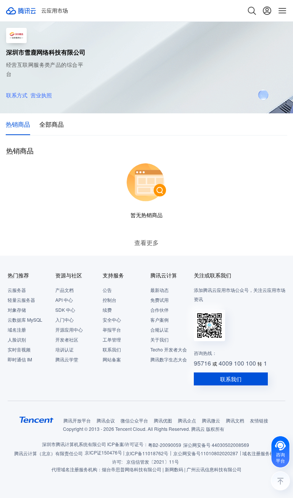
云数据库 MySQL (25, 319)
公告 (107, 290)
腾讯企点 (187, 420)
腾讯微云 (211, 420)
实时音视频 (19, 349)
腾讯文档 (235, 420)
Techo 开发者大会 (168, 349)
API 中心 (64, 300)
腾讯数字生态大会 (168, 359)
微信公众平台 (134, 420)
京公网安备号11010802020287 (205, 453)
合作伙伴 (159, 309)
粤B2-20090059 (164, 445)
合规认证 (159, 329)
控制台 (109, 300)
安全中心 (112, 319)
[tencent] (36, 420)
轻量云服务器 (21, 300)
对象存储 (17, 309)
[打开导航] (282, 10)
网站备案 (112, 359)
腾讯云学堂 (66, 359)
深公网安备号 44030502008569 (216, 445)
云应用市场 (54, 11)
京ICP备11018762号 (147, 453)
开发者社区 (66, 339)
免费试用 (159, 300)
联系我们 (112, 349)
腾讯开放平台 (77, 420)
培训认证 (64, 349)
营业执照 (41, 95)
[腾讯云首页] (21, 10)
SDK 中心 (65, 309)
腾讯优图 (163, 420)
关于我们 (159, 339)
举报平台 (112, 329)
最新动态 (159, 290)
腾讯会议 (106, 420)
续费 (107, 309)
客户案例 (159, 319)
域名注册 (17, 329)
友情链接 (259, 420)
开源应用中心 (69, 329)
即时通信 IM (20, 359)
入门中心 (64, 319)
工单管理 (112, 339)
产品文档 (64, 290)
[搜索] (251, 10)
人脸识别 (17, 339)
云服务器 (17, 290)
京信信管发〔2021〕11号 (152, 461)
